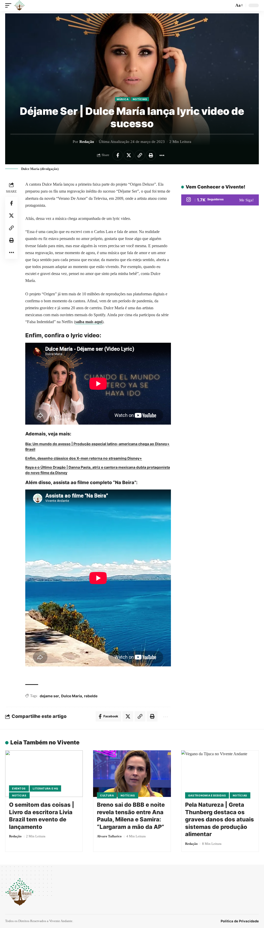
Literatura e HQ (45, 788)
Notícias (140, 99)
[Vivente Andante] (19, 5)
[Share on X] (128, 155)
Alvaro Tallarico (109, 836)
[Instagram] (220, 199)
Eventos (19, 788)
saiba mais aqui (88, 322)
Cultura (107, 795)
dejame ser (49, 696)
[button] (9, 5)
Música (122, 99)
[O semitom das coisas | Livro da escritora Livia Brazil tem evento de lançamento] (44, 773)
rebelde (90, 696)
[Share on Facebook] (117, 155)
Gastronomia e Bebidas (207, 795)
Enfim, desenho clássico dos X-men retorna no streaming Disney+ (83, 458)
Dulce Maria (71, 696)
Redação (86, 142)
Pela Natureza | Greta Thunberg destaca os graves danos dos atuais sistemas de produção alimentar (219, 819)
